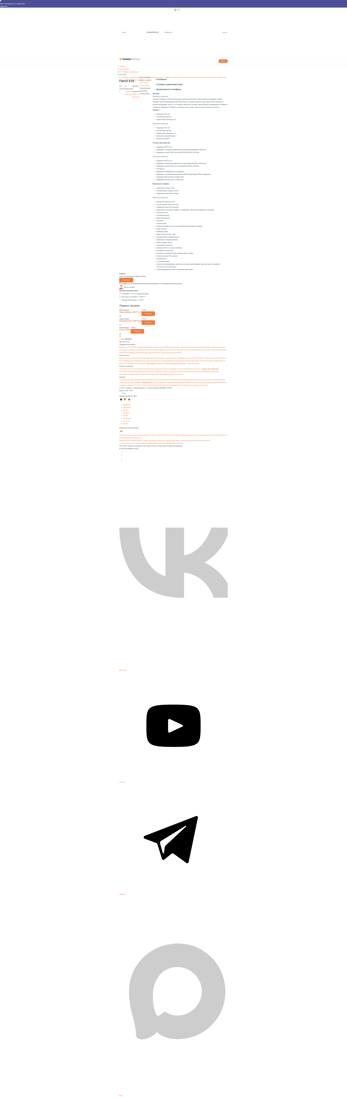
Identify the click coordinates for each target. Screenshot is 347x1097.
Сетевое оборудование (214, 382)
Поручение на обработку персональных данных (164, 440)
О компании (127, 418)
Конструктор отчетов (219, 358)
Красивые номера (176, 380)
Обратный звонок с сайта (157, 353)
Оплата (125, 415)
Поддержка (168, 32)
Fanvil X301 (125, 329)
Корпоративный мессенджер (197, 347)
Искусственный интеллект (159, 369)
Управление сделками (174, 361)
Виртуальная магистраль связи (170, 350)
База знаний (162, 361)
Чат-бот (134, 369)
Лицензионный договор (189, 435)
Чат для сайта (204, 361)
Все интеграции (194, 363)
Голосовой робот (125, 369)
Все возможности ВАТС (174, 353)
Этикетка (162, 347)
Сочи (124, 32)
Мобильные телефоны (135, 80)
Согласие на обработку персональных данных (165, 435)
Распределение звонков (199, 350)
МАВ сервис (170, 347)
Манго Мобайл (213, 350)
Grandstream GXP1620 (130, 321)
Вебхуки (175, 363)
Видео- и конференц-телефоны (169, 77)
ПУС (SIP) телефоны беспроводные (146, 385)
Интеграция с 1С (183, 363)
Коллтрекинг (123, 372)
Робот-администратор (127, 361)
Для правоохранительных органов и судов (195, 440)
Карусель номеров (180, 347)
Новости (126, 410)
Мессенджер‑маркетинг (127, 374)
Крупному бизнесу (163, 380)
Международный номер (190, 380)
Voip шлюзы (184, 77)
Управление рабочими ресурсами (146, 361)
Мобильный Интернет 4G (175, 385)
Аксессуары (192, 77)
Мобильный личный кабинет (149, 350)
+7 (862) (152, 32)
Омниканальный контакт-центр (130, 358)
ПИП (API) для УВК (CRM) (190, 361)
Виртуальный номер (152, 347)
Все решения (136, 382)
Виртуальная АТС (125, 347)
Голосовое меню (133, 350)
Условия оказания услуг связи (129, 443)
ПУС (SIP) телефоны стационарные (164, 382)
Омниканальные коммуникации (165, 358)
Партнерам (126, 407)
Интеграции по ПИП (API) (163, 363)
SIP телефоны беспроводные (149, 77)
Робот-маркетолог (153, 374)
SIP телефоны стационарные (129, 77)
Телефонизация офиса (127, 380)
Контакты (126, 421)
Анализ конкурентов (156, 372)
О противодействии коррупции (172, 443)
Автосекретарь (143, 353)
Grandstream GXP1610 (130, 312)
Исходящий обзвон (147, 358)
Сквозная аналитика (170, 372)
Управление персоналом (184, 358)
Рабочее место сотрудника (202, 358)
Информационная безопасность (146, 380)
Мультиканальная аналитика (138, 372)
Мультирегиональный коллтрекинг (172, 374)
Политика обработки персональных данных (134, 435)
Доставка (126, 413)
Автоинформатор (131, 353)
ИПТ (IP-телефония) (138, 347)
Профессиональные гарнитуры (207, 77)
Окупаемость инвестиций (210, 372)
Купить (223, 61)
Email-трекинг (197, 372)
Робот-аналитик (141, 374)
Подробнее (3, 6)
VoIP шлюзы (162, 385)
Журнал (125, 424)
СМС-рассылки (186, 350)
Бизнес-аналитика (194, 369)
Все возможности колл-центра (135, 363)
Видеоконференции (213, 347)
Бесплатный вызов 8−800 (207, 380)
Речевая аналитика (143, 369)
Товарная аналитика (184, 372)
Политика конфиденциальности (151, 443)
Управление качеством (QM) (178, 369)
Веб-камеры (180, 382)
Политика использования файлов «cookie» (133, 440)
